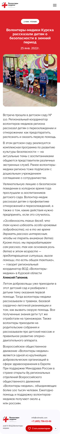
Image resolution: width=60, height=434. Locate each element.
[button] (54, 5)
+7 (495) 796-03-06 (41, 421)
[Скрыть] (56, 428)
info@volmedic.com (39, 418)
